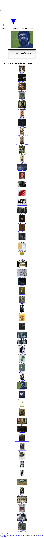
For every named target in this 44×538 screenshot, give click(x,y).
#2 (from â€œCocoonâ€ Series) (22, 240)
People (4, 15)
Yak (22, 187)
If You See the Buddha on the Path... (22, 441)
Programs (4, 14)
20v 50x (22, 90)
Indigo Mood (22, 371)
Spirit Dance (22, 162)
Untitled (22, 259)
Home (4, 13)
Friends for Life (22, 72)
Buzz (22, 503)
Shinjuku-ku (22, 312)
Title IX (25, 535)
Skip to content (3, 9)
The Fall (22, 459)
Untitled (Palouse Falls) (22, 213)
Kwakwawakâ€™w (22, 450)
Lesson (22, 99)
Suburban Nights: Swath (22, 170)
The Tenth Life (22, 476)
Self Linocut (22, 467)
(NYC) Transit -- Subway (22, 205)
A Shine (22, 353)
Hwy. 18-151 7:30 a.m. (22, 153)
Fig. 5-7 (22, 344)
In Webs (22, 416)
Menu (4, 24)
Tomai (22, 424)
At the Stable (22, 285)
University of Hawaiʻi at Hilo (8, 535)
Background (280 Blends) (22, 276)
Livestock (22, 512)
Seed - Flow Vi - (22, 407)
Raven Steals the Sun (22, 196)
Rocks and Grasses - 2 (22, 530)
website (6, 533)
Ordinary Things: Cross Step (22, 362)
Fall (22, 321)
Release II (22, 485)
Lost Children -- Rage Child (22, 179)
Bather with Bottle (22, 117)
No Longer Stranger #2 (22, 380)
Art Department (3, 11)
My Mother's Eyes (22, 432)
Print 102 (22, 398)
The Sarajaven (22, 108)
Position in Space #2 (22, 231)
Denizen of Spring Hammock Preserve (22, 144)
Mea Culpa (22, 338)
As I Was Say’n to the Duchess (22, 135)
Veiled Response (22, 294)
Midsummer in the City (22, 81)
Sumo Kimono (22, 267)
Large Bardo (22, 521)
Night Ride (22, 126)
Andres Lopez (22, 389)
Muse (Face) (22, 222)
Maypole (22, 494)
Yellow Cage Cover (22, 250)
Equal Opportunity (19, 535)
